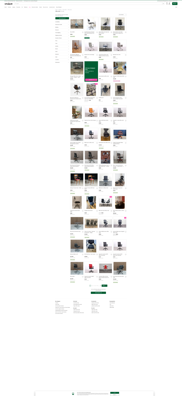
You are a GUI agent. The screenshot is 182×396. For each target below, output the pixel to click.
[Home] (9, 4)
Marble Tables (112, 307)
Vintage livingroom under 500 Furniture (61, 310)
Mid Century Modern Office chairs (78, 312)
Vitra (110, 304)
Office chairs (70, 9)
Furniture (60, 9)
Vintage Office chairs (76, 311)
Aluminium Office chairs (95, 302)
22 (100, 285)
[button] (107, 1)
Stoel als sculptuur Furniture (59, 308)
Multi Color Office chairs (95, 312)
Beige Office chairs (94, 309)
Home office (65, 9)
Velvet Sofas (112, 305)
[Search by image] (163, 4)
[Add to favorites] (83, 32)
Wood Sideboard (112, 302)
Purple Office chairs (95, 311)
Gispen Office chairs (76, 305)
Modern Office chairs (76, 309)
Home (56, 9)
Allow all (115, 392)
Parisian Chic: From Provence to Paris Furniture (62, 307)
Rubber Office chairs (95, 304)
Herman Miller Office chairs (77, 304)
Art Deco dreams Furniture (59, 305)
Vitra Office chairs (76, 302)
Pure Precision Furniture (59, 313)
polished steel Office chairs (96, 305)
